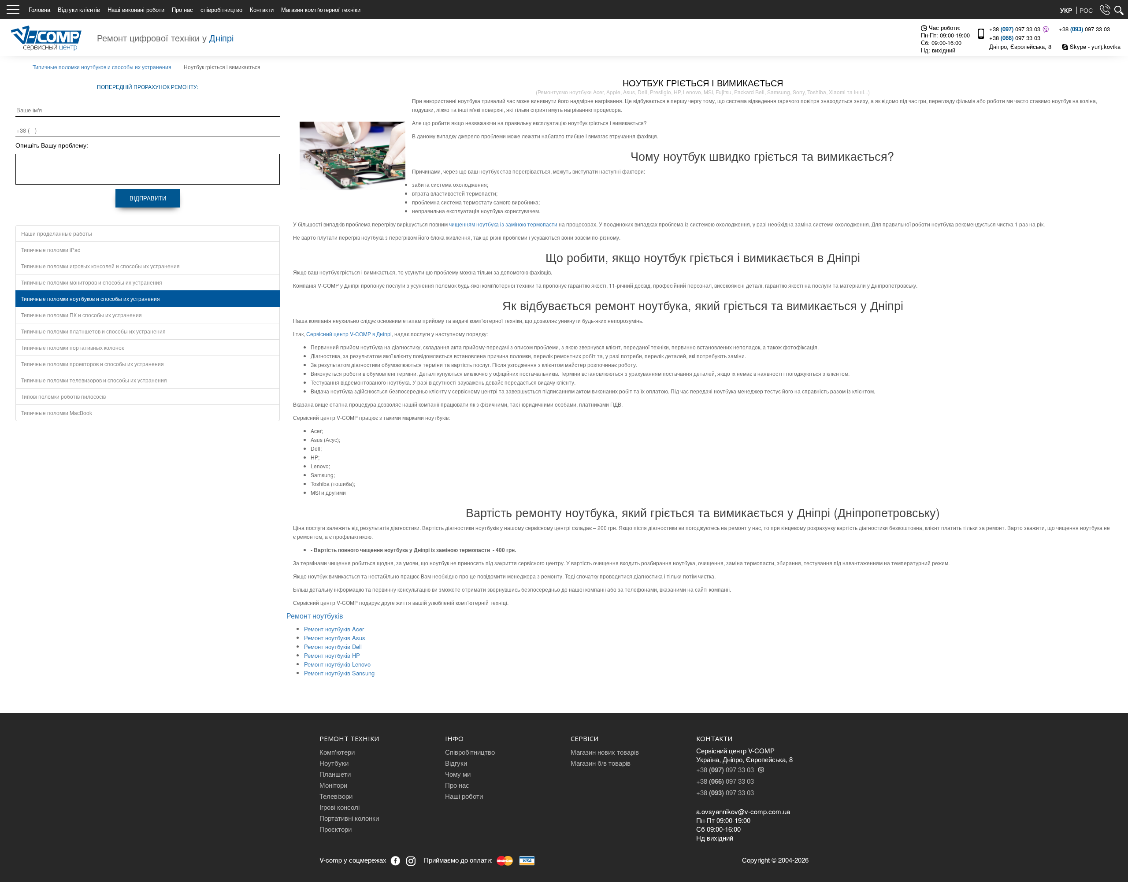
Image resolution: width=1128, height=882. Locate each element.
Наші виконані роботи (136, 9)
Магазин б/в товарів (601, 762)
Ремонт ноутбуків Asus (334, 638)
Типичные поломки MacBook (56, 412)
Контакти (262, 9)
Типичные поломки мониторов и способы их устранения (91, 282)
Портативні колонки (349, 818)
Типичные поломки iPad (51, 249)
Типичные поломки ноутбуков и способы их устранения (90, 298)
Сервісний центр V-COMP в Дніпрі (349, 333)
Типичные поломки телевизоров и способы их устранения (94, 380)
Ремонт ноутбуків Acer (334, 629)
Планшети (335, 773)
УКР (1067, 10)
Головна (39, 9)
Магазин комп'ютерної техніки (320, 9)
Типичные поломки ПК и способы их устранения (81, 315)
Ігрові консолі (339, 807)
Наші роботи (464, 795)
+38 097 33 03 (1014, 29)
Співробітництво (470, 751)
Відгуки (456, 762)
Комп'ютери (337, 751)
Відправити (148, 198)
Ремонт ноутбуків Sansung (339, 673)
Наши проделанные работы (56, 233)
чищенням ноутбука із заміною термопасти (503, 224)
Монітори (333, 784)
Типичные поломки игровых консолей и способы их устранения (100, 266)
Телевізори (335, 795)
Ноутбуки (334, 762)
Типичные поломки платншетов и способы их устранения (93, 331)
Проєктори (335, 829)
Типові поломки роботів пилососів (63, 396)
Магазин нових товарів (605, 751)
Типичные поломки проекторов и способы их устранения (92, 363)
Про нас (182, 9)
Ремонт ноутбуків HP (332, 655)
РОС (1086, 10)
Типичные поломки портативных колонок (72, 347)
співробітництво (221, 9)
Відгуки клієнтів (79, 9)
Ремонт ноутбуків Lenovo (337, 664)
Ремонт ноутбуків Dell (333, 646)
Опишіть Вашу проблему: (51, 145)
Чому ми (458, 773)
